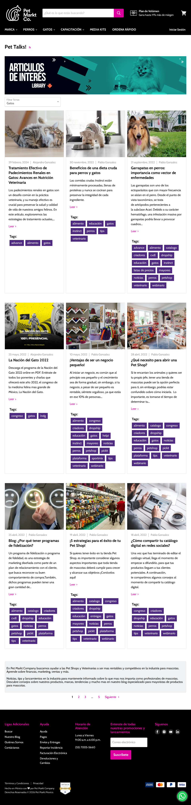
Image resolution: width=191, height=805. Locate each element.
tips (102, 231)
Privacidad (38, 783)
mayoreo (164, 270)
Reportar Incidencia (51, 747)
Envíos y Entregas (50, 742)
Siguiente (111, 697)
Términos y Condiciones (17, 783)
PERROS (29, 29)
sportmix (97, 458)
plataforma (80, 458)
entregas (95, 616)
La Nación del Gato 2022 (28, 360)
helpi (106, 435)
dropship (166, 255)
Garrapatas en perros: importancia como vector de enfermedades (153, 173)
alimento (32, 243)
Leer (12, 226)
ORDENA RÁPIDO (124, 29)
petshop (167, 277)
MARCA (10, 29)
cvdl (153, 255)
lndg (43, 416)
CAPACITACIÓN (71, 29)
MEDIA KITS (98, 29)
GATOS (48, 29)
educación (95, 223)
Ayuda (43, 731)
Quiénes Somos (14, 742)
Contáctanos (12, 747)
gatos (47, 243)
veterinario (79, 238)
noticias (138, 277)
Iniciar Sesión (177, 29)
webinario (158, 285)
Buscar (8, 731)
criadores (139, 255)
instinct (77, 231)
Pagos (43, 737)
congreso (17, 416)
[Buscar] (119, 13)
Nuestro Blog (12, 737)
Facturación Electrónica (53, 753)
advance (16, 243)
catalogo (171, 247)
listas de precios (144, 270)
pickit (104, 450)
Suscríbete (120, 755)
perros (91, 231)
